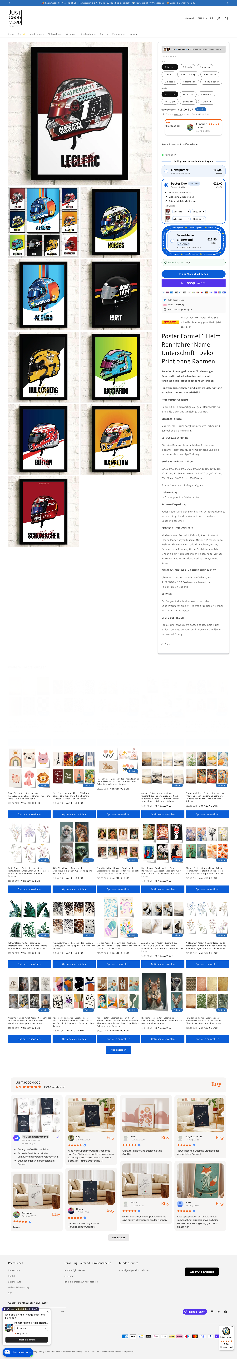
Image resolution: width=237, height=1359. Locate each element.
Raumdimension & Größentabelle (180, 144)
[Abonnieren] (62, 1311)
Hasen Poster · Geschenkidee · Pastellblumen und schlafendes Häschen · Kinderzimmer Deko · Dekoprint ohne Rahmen (118, 782)
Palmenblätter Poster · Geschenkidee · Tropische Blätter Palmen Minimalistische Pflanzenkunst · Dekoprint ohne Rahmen (27, 946)
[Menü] (232, 1327)
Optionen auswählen (29, 742)
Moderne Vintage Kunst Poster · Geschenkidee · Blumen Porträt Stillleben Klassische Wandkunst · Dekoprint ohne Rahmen (29, 1021)
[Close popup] (48, 1312)
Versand (178, 114)
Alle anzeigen (118, 1049)
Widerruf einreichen (202, 1271)
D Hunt (169, 74)
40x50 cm (206, 94)
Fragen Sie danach (26, 1340)
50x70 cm (188, 101)
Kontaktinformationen (111, 1351)
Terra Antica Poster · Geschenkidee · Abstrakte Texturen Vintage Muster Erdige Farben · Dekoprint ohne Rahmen (27, 724)
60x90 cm (207, 101)
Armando (27, 1213)
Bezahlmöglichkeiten (75, 1270)
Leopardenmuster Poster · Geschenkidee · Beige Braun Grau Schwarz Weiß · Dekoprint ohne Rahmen (73, 724)
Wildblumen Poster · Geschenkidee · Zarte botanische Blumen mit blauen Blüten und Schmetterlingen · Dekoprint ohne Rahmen (206, 946)
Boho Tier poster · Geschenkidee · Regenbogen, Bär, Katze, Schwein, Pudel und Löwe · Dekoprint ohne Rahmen (29, 796)
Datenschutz (14, 1281)
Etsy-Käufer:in (193, 1136)
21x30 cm (170, 94)
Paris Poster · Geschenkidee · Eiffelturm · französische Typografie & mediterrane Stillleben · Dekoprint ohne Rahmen (72, 796)
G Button (170, 81)
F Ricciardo (210, 74)
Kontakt (12, 1275)
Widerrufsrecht (53, 1351)
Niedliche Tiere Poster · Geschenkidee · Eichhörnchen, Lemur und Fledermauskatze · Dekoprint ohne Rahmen (162, 1021)
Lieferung (69, 1275)
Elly (78, 1136)
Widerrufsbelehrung (18, 1287)
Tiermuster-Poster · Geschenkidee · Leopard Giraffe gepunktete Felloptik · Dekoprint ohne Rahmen (74, 946)
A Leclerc (170, 67)
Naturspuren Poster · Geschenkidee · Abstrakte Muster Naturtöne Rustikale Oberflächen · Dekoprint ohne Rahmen (204, 1021)
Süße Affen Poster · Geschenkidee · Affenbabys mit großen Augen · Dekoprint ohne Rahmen (72, 871)
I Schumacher (211, 81)
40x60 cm (170, 101)
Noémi (79, 1209)
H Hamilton (189, 81)
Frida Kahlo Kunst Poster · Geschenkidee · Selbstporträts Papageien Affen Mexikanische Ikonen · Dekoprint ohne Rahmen (118, 871)
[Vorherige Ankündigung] (9, 3)
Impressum (14, 1270)
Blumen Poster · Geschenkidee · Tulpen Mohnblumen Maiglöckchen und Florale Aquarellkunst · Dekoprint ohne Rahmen (204, 871)
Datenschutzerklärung (72, 1351)
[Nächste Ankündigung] (227, 3)
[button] (71, 34)
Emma (134, 1202)
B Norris (187, 67)
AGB (10, 1293)
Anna (188, 1202)
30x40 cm (188, 94)
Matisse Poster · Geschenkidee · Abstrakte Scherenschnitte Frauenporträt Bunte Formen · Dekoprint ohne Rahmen (118, 946)
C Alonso (205, 67)
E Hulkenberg (188, 74)
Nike (133, 1136)
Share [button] (168, 644)
